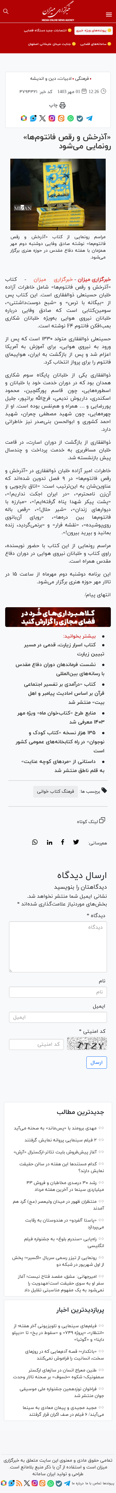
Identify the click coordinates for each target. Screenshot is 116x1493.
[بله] (80, 120)
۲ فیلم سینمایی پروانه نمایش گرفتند (60, 1140)
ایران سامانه (44, 1474)
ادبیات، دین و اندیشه (51, 79)
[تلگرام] (89, 120)
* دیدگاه (96, 915)
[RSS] (19, 1485)
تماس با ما (93, 1483)
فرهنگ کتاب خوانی (55, 792)
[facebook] (62, 843)
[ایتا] (61, 120)
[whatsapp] (35, 843)
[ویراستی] (33, 120)
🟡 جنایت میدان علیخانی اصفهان (52, 44)
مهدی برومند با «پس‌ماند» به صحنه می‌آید (55, 1128)
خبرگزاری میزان (94, 279)
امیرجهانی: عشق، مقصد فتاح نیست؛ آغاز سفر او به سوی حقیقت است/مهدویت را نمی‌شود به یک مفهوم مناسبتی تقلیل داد (61, 1283)
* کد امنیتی (92, 1031)
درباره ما (77, 1483)
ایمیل (99, 1006)
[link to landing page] (58, 11)
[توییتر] (42, 120)
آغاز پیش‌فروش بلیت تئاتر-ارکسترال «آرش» (55, 1152)
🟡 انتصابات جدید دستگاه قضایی (48, 30)
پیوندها (108, 1483)
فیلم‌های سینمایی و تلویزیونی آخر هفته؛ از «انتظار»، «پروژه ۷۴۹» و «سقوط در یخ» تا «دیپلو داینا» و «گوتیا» (58, 1333)
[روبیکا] (24, 120)
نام (102, 981)
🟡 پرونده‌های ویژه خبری (93, 30)
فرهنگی (82, 79)
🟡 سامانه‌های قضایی (95, 44)
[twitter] (76, 843)
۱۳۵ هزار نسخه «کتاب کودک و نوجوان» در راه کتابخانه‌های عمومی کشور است (60, 742)
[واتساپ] (70, 120)
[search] (5, 11)
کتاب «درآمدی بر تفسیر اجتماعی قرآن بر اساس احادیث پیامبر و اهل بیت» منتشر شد (64, 693)
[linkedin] (49, 843)
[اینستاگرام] (52, 120)
